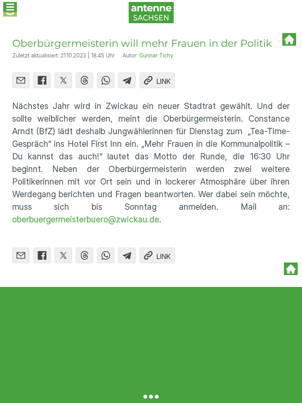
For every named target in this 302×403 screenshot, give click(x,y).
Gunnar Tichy (156, 55)
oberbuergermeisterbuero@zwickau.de (85, 219)
